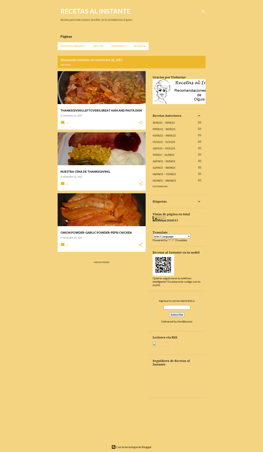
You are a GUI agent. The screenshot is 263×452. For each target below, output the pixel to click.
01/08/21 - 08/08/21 (164, 180)
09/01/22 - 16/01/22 (164, 129)
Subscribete (118, 46)
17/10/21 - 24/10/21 (163, 154)
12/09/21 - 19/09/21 (164, 167)
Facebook (140, 46)
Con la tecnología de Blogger (134, 447)
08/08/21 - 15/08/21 (164, 174)
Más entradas (101, 262)
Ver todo (65, 64)
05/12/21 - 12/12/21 (164, 142)
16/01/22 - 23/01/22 (164, 122)
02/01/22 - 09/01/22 (164, 135)
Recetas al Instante (72, 46)
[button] (140, 123)
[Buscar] (203, 11)
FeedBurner (185, 321)
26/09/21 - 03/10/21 (164, 161)
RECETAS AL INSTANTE (95, 11)
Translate (181, 240)
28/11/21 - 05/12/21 (164, 148)
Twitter (98, 46)
